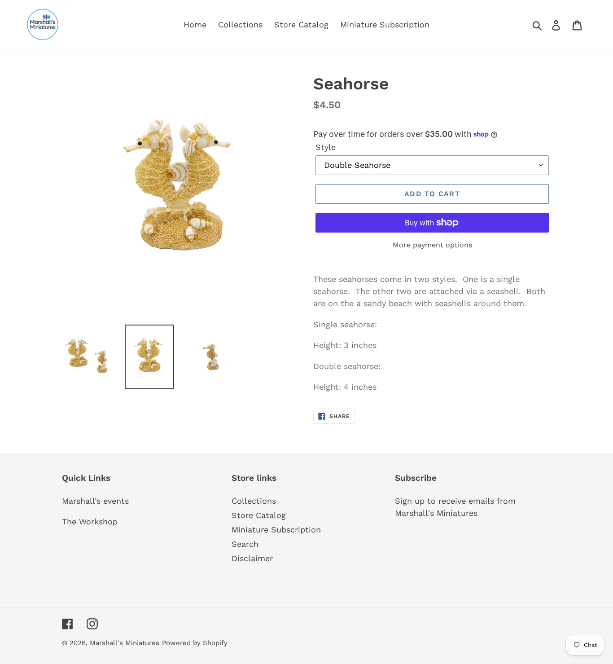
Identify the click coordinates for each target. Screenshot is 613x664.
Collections (254, 501)
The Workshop (90, 521)
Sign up (410, 501)
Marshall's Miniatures (124, 643)
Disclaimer (252, 558)
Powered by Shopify (195, 643)
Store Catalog (259, 515)
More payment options (432, 245)
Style (325, 147)
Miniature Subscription (276, 529)
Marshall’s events (95, 501)
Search (245, 544)
